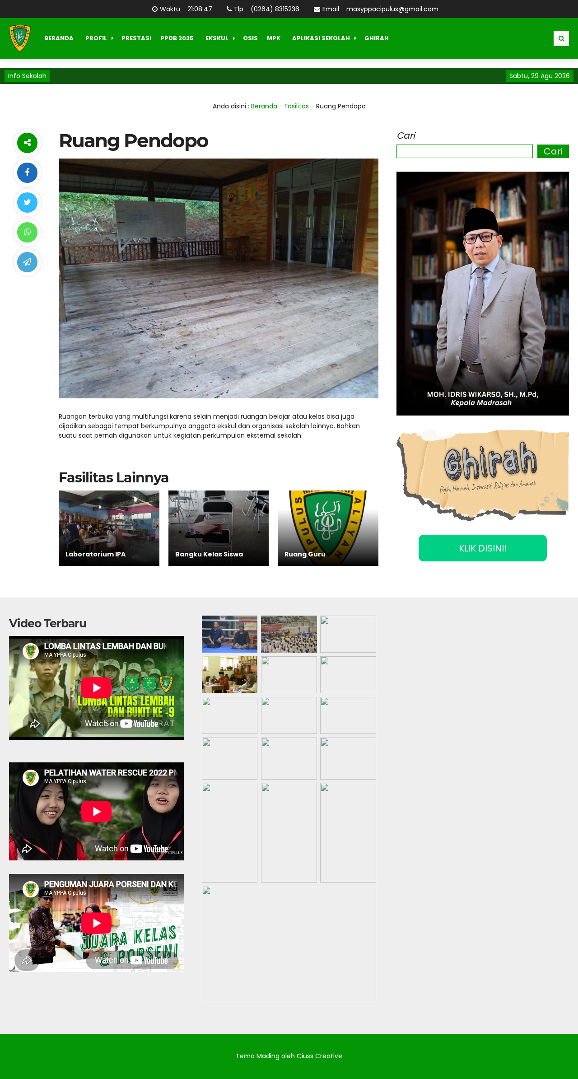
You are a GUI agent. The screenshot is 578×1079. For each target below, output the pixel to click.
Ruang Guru (305, 554)
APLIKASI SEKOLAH (321, 38)
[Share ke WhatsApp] (27, 232)
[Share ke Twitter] (27, 202)
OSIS (250, 38)
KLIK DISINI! (483, 548)
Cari (405, 135)
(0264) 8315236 (275, 9)
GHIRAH (376, 38)
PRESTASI (136, 38)
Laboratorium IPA (95, 554)
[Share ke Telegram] (27, 262)
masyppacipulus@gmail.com (392, 9)
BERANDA (59, 38)
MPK (273, 38)
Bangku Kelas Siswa (209, 554)
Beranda (264, 106)
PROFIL (96, 38)
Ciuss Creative (319, 1055)
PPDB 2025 (177, 38)
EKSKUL (216, 38)
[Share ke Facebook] (27, 173)
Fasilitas (296, 106)
